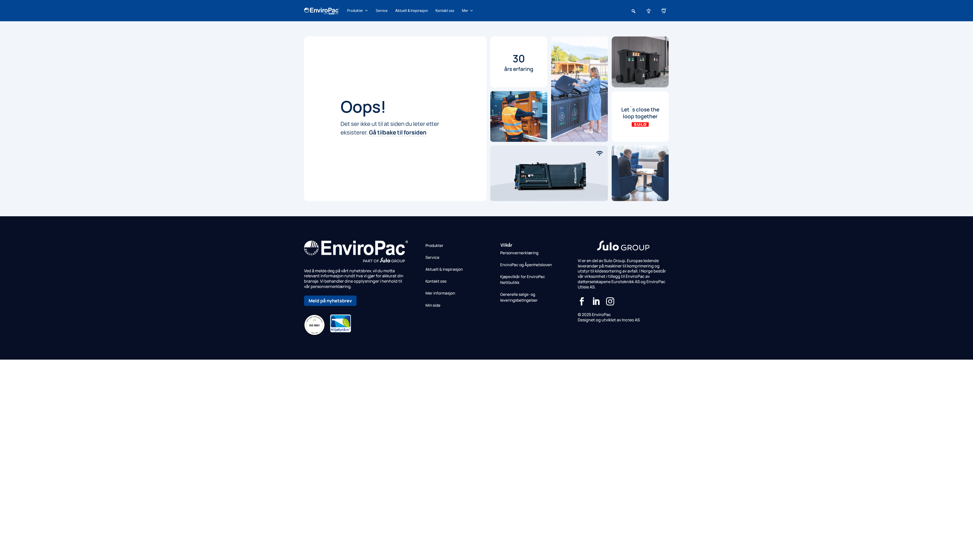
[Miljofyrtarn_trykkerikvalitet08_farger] (340, 331)
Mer (465, 11)
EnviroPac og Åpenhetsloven (526, 264)
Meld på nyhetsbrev (330, 301)
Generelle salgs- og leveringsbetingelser (519, 297)
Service (382, 11)
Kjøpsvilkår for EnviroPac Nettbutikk (522, 279)
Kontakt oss (445, 11)
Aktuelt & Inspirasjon (411, 11)
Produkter (355, 11)
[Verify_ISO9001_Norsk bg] (314, 334)
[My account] (648, 10)
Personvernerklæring (519, 253)
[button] (633, 11)
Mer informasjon (440, 293)
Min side (432, 305)
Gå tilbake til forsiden (397, 132)
